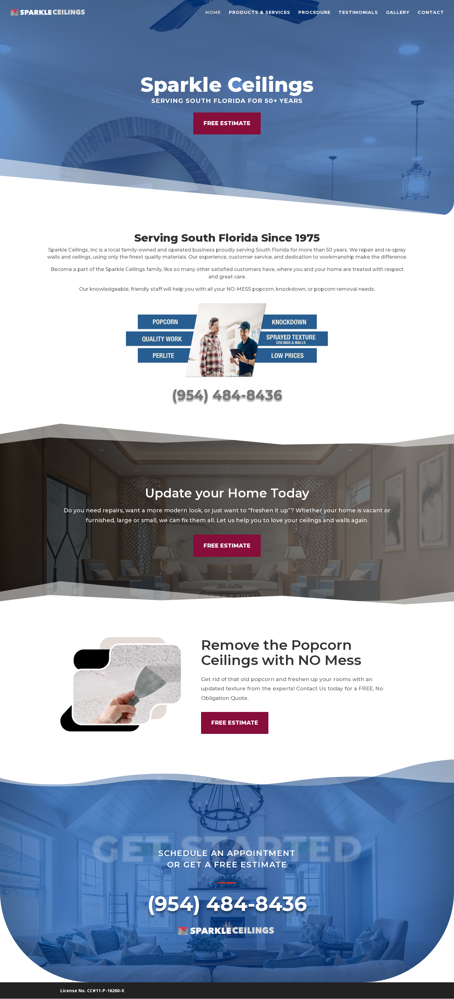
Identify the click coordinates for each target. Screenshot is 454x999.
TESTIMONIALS (358, 12)
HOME (213, 12)
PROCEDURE (314, 12)
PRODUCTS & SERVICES (259, 12)
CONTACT (431, 12)
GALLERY (398, 12)
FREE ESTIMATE (227, 123)
